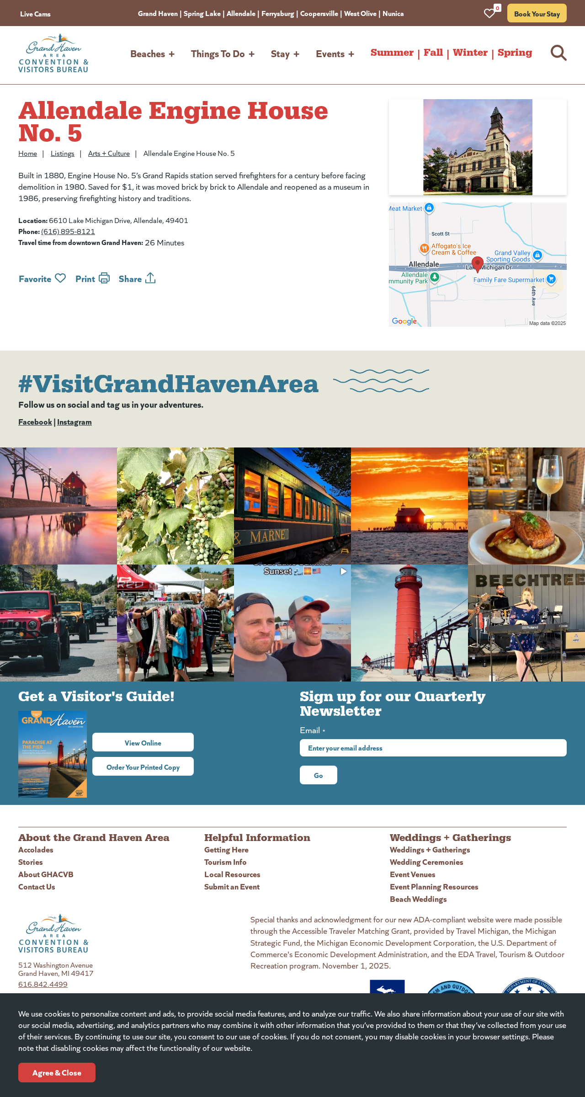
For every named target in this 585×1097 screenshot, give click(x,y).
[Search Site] (559, 53)
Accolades (35, 849)
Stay (280, 53)
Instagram (74, 421)
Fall (433, 53)
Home (27, 153)
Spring (515, 53)
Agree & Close (56, 1072)
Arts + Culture (109, 153)
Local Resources (232, 873)
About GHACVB (46, 873)
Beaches (147, 53)
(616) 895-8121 (68, 231)
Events (330, 53)
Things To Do (218, 53)
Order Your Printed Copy (143, 767)
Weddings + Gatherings (430, 849)
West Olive (360, 13)
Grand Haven (158, 13)
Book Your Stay (537, 13)
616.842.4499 (43, 984)
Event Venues (413, 873)
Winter (470, 53)
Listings (62, 153)
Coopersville (319, 13)
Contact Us (36, 886)
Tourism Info (225, 861)
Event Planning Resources (434, 886)
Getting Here (226, 849)
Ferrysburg (277, 13)
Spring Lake (202, 13)
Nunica (393, 13)
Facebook (35, 421)
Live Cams (35, 13)
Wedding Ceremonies (426, 861)
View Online (159, 742)
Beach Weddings (418, 898)
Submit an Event (232, 886)
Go (318, 775)
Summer (392, 53)
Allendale (241, 13)
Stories (30, 861)
